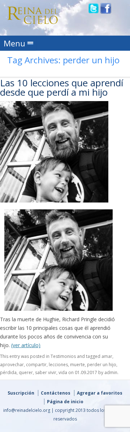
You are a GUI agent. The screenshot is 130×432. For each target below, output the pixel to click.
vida (62, 372)
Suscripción (21, 393)
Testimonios (63, 356)
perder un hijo (101, 364)
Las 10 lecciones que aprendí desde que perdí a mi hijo (61, 87)
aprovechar (12, 364)
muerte (77, 364)
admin (110, 372)
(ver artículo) (25, 345)
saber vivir (45, 372)
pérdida (8, 372)
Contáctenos (55, 393)
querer (26, 372)
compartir (36, 364)
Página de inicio (65, 402)
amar (106, 356)
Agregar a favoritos (99, 393)
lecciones (58, 364)
